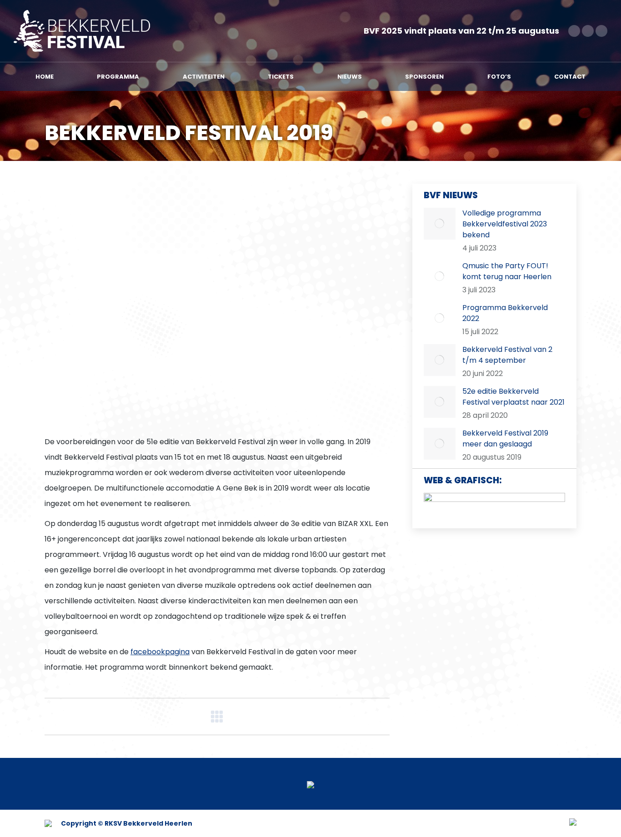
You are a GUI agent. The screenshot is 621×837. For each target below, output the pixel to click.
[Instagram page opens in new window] (601, 31)
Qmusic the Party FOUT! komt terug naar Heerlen (506, 271)
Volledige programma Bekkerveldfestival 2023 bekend (504, 224)
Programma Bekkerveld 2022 (505, 313)
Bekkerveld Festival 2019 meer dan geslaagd (505, 438)
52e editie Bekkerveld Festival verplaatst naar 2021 (513, 396)
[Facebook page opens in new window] (574, 31)
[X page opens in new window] (588, 31)
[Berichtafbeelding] (440, 224)
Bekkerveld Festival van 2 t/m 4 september (507, 355)
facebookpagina (160, 652)
